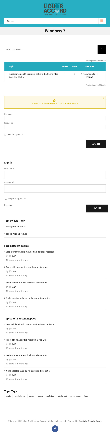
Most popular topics (15, 226)
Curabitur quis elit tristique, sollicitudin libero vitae (33, 74)
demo (31, 396)
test (86, 396)
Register (8, 205)
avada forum (20, 396)
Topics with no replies (16, 234)
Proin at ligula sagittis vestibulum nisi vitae (27, 267)
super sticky (75, 396)
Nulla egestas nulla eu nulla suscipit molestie (28, 298)
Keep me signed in (15, 134)
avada (8, 396)
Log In (96, 144)
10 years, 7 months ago (89, 74)
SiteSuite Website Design (90, 421)
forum (40, 396)
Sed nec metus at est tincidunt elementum (26, 282)
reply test (50, 396)
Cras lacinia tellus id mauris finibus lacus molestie (30, 252)
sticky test (62, 396)
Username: (8, 114)
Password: (8, 123)
